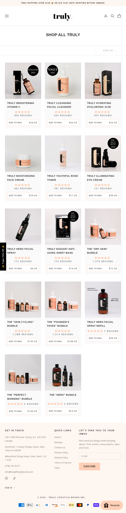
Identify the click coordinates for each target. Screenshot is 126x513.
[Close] (122, 232)
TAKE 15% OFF (94, 273)
